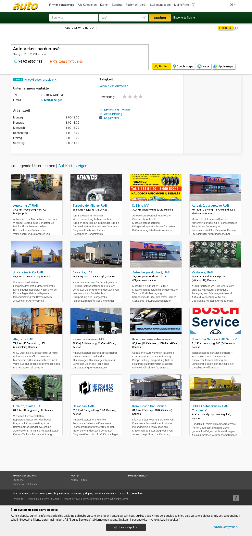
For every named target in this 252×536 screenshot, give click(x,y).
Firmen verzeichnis (61, 4)
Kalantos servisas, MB (88, 339)
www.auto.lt (34, 498)
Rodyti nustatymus (223, 527)
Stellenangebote (160, 4)
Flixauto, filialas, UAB (28, 406)
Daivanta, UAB (83, 272)
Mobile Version (137, 475)
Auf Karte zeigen (72, 165)
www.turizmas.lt (52, 498)
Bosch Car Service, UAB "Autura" (214, 339)
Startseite (18, 480)
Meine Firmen (184, 4)
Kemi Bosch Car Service (149, 406)
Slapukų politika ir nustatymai (101, 493)
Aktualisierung (113, 114)
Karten (104, 4)
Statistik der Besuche (117, 110)
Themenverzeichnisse (25, 484)
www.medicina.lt (92, 498)
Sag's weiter (111, 117)
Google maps (185, 66)
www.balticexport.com (116, 498)
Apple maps (225, 66)
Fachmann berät (136, 4)
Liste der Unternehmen (80, 28)
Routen (83, 480)
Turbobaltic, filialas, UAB (90, 205)
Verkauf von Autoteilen (113, 86)
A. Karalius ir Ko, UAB (28, 272)
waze (206, 66)
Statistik (124, 493)
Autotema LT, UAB (25, 205)
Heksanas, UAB (83, 406)
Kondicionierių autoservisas (152, 339)
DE (232, 4)
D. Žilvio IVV (140, 205)
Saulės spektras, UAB (33, 493)
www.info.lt (19, 498)
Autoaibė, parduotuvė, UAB (210, 205)
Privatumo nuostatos (70, 493)
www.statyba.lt (72, 498)
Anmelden (137, 493)
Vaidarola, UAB (202, 272)
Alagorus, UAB (23, 339)
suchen (160, 18)
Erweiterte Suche (184, 17)
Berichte (117, 4)
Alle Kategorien (87, 4)
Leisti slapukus (128, 527)
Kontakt (52, 493)
